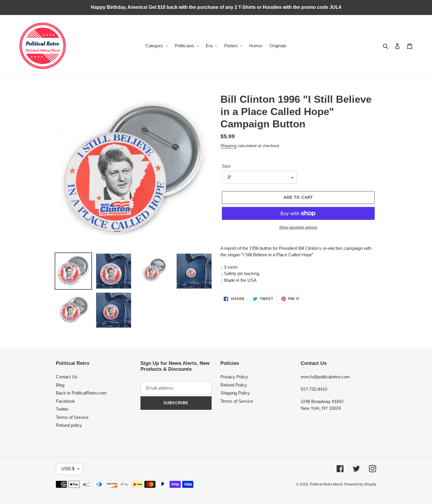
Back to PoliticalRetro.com (81, 392)
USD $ (67, 468)
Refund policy (69, 425)
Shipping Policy (235, 392)
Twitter (62, 409)
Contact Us (67, 376)
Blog (60, 384)
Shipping (228, 145)
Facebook (65, 401)
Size (226, 165)
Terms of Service (72, 417)
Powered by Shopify (360, 484)
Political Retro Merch (326, 484)
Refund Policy (233, 384)
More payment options (298, 227)
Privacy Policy (234, 376)
